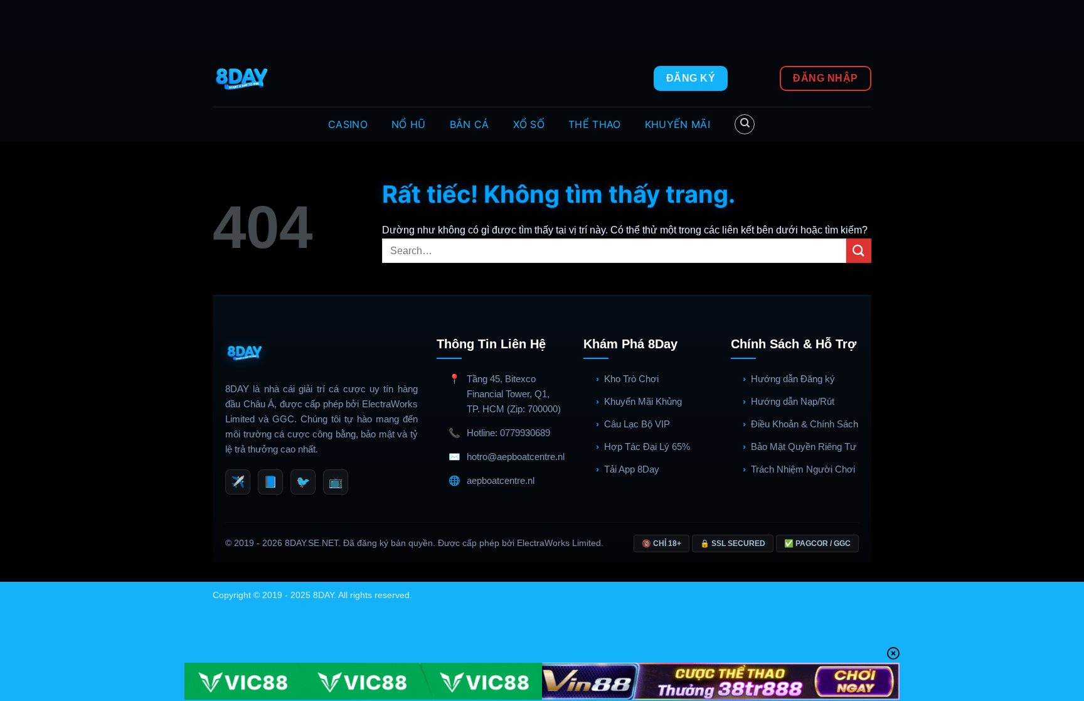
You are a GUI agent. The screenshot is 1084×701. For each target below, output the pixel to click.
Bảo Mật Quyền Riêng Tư (803, 446)
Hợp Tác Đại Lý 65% (647, 446)
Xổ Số (529, 124)
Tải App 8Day (631, 469)
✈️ (238, 482)
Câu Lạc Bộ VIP (637, 424)
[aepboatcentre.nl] (243, 78)
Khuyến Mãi (677, 124)
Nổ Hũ (408, 124)
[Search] (745, 124)
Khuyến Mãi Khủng (643, 401)
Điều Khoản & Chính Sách (804, 424)
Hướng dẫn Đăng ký (793, 378)
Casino (348, 124)
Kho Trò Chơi (631, 378)
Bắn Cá (469, 124)
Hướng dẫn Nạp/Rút (792, 401)
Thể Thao (594, 124)
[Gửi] (858, 250)
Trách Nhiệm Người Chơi (803, 469)
